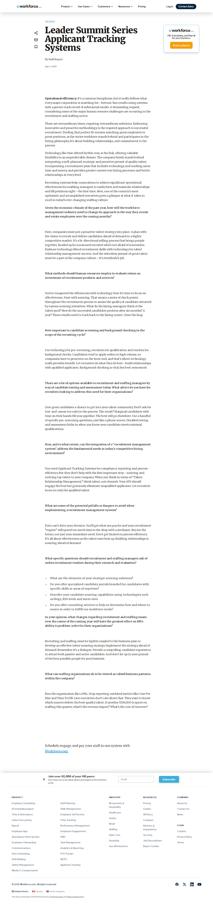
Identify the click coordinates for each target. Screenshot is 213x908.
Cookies (181, 831)
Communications (21, 848)
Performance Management (75, 825)
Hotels (112, 818)
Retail (112, 823)
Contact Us (183, 808)
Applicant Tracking (70, 864)
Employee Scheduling (23, 803)
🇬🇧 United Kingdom (55, 891)
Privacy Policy (184, 836)
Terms (180, 842)
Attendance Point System (25, 836)
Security (147, 834)
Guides (147, 808)
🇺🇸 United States (20, 891)
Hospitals (114, 840)
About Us (182, 803)
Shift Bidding (19, 859)
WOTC (63, 859)
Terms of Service (73, 897)
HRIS (62, 836)
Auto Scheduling (21, 853)
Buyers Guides (151, 846)
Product (65, 6)
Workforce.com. (56, 751)
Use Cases (84, 6)
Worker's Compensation (25, 870)
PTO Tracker (67, 853)
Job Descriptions (152, 840)
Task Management (70, 842)
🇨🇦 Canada (37, 891)
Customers (104, 6)
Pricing (142, 6)
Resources (124, 6)
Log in (169, 6)
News (180, 814)
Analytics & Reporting (72, 848)
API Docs (148, 814)
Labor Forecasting (21, 820)
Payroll (15, 825)
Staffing (113, 829)
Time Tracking (68, 820)
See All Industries (118, 846)
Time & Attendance (22, 814)
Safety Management (23, 864)
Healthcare (115, 812)
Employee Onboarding (24, 842)
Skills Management (70, 808)
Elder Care (114, 834)
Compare (148, 820)
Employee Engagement (73, 831)
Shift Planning (67, 803)
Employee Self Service (72, 814)
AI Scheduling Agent (23, 808)
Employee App (19, 831)
